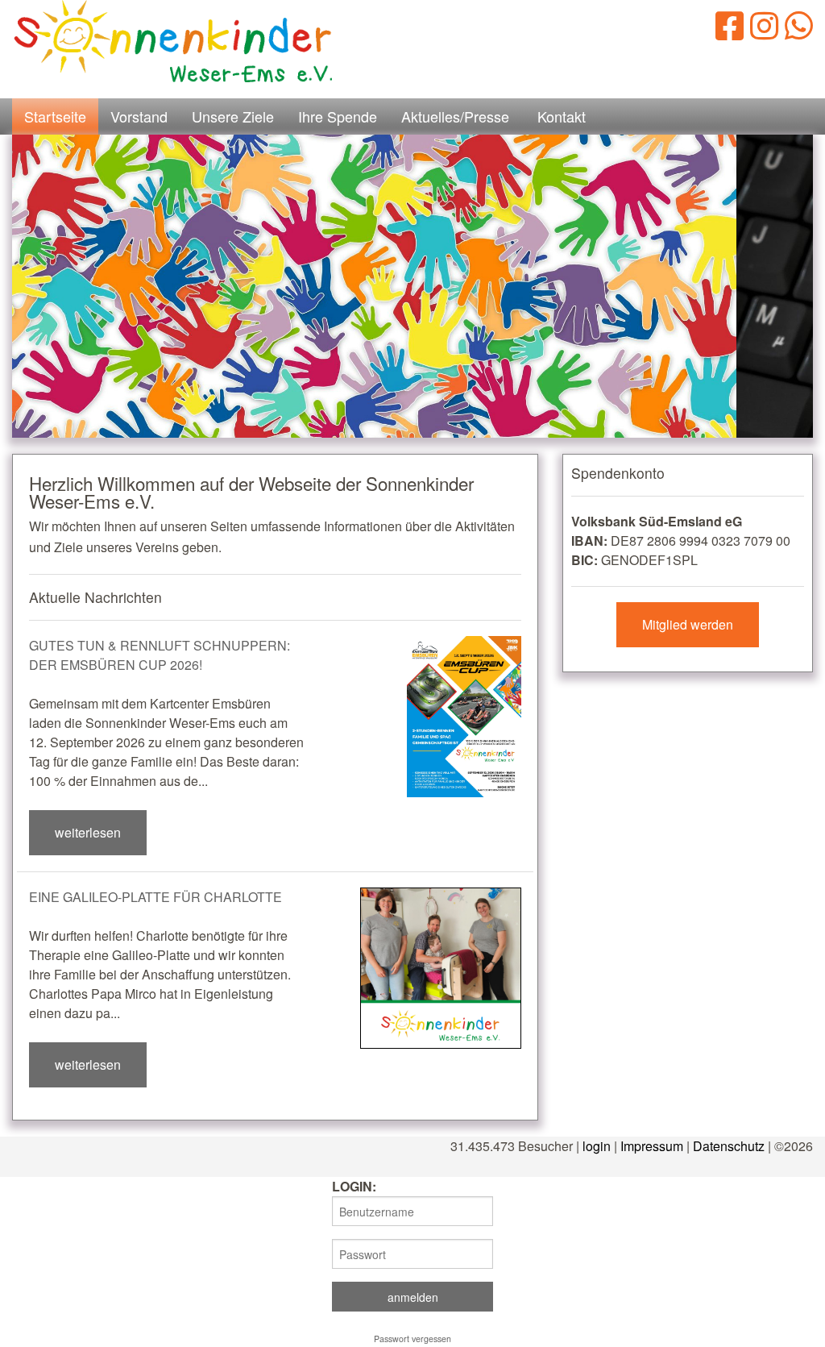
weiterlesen (88, 832)
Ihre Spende (337, 116)
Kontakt (561, 116)
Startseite (55, 116)
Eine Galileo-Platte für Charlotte (155, 897)
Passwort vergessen (412, 1338)
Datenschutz (729, 1146)
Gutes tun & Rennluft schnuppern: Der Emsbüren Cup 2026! (159, 655)
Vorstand (139, 116)
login (596, 1146)
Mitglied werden (687, 624)
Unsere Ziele (233, 116)
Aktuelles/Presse (455, 116)
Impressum (651, 1146)
